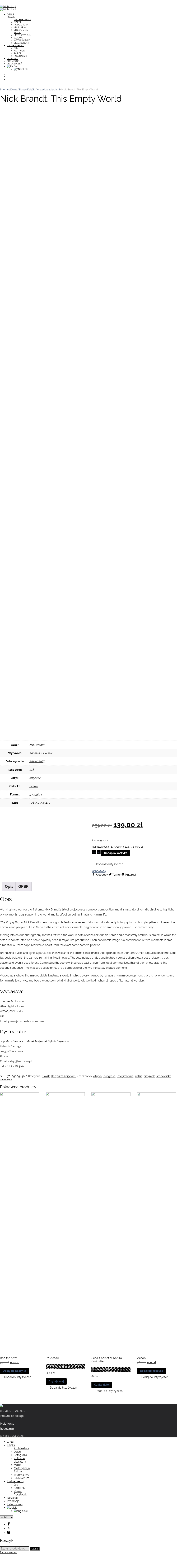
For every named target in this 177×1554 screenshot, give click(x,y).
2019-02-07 (36, 761)
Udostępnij (99, 871)
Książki (11, 17)
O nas (10, 14)
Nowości (12, 58)
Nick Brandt (36, 744)
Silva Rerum (21, 43)
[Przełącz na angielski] (21, 69)
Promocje (13, 61)
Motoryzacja (22, 35)
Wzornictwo (22, 40)
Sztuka (18, 37)
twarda (33, 786)
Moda (17, 32)
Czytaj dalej (56, 1381)
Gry (16, 48)
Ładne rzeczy (15, 45)
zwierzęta (6, 1079)
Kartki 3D (19, 50)
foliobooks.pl (8, 1552)
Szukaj (34, 1548)
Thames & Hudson (41, 753)
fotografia (109, 1076)
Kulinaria (20, 27)
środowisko (163, 1076)
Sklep (22, 89)
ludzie (138, 1076)
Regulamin (7, 1428)
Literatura (21, 30)
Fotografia (21, 24)
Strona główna (8, 89)
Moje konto (7, 1423)
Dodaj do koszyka (115, 853)
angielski (34, 778)
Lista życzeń (14, 63)
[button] (107, 864)
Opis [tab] (9, 886)
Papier (17, 53)
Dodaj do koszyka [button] (14, 1370)
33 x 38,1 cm (37, 794)
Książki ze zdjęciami (48, 89)
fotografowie (125, 1076)
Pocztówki (20, 56)
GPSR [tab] (23, 886)
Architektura (22, 19)
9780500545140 (39, 802)
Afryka (97, 1076)
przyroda (149, 1076)
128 (31, 769)
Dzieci (17, 22)
